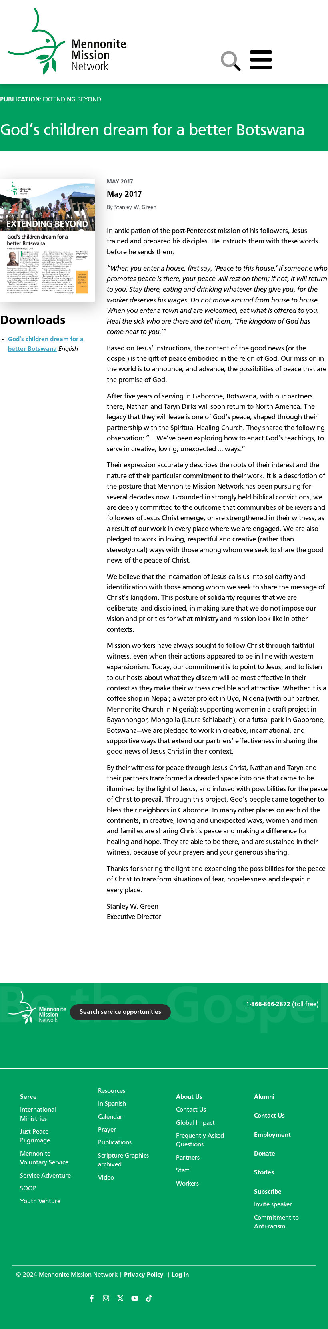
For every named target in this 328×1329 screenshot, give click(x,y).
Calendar (110, 1117)
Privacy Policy (144, 1275)
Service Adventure (45, 1176)
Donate (264, 1154)
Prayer (107, 1130)
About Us (189, 1097)
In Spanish (112, 1104)
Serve (28, 1097)
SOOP (28, 1189)
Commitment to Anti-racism (276, 1222)
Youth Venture (40, 1201)
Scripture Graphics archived (123, 1160)
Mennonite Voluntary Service (44, 1158)
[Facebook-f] (95, 1302)
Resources (111, 1091)
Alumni (264, 1097)
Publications (115, 1143)
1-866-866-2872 (268, 1004)
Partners (188, 1158)
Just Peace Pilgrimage (35, 1136)
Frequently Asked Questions (200, 1140)
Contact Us (191, 1110)
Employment (272, 1135)
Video (106, 1178)
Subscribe (268, 1192)
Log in (180, 1275)
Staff (182, 1171)
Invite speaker (273, 1205)
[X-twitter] (124, 1302)
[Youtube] (138, 1302)
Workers (187, 1184)
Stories (264, 1173)
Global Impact (195, 1123)
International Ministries (38, 1114)
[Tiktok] (153, 1302)
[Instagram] (109, 1302)
